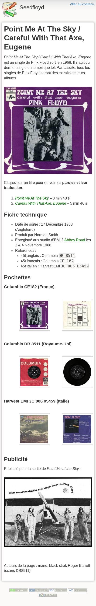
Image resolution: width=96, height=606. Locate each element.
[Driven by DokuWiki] (48, 594)
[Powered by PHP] (38, 590)
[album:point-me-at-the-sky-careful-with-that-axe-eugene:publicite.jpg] (48, 512)
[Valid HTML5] (57, 590)
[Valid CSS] (77, 590)
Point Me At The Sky (32, 198)
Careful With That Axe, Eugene (40, 203)
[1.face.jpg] (34, 315)
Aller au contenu (82, 4)
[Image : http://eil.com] (34, 429)
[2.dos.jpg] (77, 315)
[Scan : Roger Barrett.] (34, 372)
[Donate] (18, 590)
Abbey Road (74, 240)
